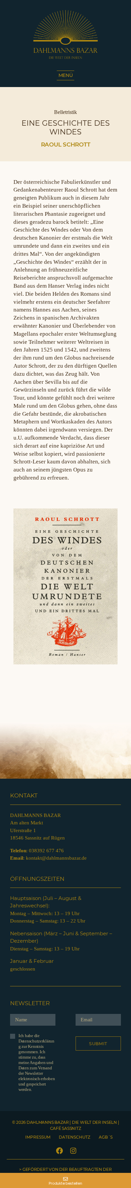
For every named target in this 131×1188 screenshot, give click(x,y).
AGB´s (106, 1137)
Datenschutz (74, 1137)
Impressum (37, 1137)
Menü (65, 75)
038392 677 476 (46, 850)
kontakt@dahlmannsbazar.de (56, 858)
